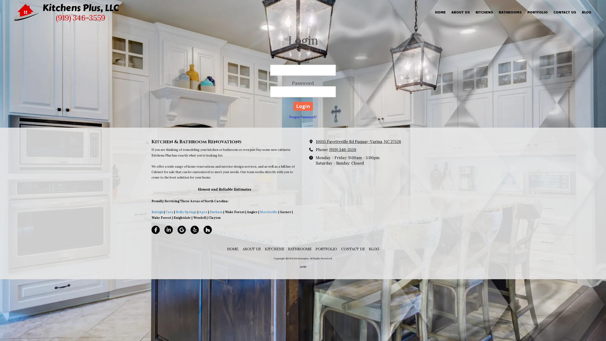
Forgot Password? (303, 117)
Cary (169, 212)
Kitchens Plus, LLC (80, 8)
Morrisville (268, 212)
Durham (216, 212)
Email (303, 61)
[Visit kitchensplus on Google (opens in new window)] (182, 230)
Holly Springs (186, 212)
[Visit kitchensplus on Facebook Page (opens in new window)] (156, 230)
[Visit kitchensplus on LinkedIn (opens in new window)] (169, 230)
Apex (202, 212)
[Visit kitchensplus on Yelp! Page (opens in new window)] (195, 230)
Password (303, 83)
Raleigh (157, 212)
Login (303, 266)
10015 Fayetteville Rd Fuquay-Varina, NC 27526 (358, 141)
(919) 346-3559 (342, 149)
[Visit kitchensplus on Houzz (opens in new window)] (208, 230)
